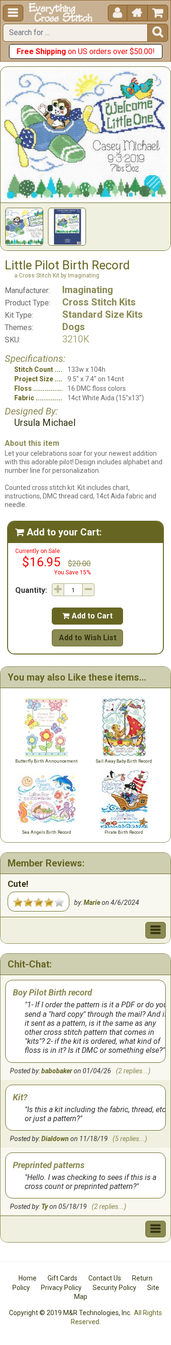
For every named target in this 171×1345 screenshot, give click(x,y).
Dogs (73, 326)
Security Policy (114, 1287)
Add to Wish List (87, 637)
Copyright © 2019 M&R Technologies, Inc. (70, 1313)
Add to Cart (87, 615)
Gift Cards (62, 1278)
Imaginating (87, 289)
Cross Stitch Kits (99, 302)
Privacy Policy (61, 1287)
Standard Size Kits (102, 314)
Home (28, 1278)
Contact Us (104, 1278)
